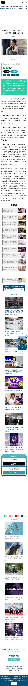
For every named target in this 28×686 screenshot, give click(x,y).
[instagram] (16, 673)
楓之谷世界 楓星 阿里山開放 (12, 390)
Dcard (8, 75)
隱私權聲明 (23, 680)
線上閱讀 (14, 660)
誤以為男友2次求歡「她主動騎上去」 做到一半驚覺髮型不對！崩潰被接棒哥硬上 (10, 236)
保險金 (17, 75)
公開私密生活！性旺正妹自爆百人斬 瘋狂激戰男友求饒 (10, 249)
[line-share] (7, 68)
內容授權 (7, 668)
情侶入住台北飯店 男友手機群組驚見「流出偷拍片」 (10, 217)
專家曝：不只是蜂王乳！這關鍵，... (9, 280)
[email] (19, 673)
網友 (5, 75)
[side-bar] (26, 2)
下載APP (13, 668)
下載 (24, 516)
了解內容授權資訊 (15, 651)
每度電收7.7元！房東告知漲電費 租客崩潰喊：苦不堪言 (10, 230)
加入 (6, 516)
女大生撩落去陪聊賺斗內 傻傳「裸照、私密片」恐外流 (10, 262)
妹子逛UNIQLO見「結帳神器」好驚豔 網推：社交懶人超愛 (10, 223)
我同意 (14, 683)
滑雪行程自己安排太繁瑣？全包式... (14, 352)
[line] (9, 673)
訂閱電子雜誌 (18, 666)
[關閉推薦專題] (27, 336)
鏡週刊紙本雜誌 (15, 649)
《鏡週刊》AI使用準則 (14, 670)
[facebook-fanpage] (13, 673)
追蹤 (12, 516)
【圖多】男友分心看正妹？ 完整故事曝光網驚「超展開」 (10, 268)
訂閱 (18, 516)
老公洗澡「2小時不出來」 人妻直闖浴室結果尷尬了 (10, 210)
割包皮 (13, 75)
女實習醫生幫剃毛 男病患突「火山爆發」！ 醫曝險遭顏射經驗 (10, 255)
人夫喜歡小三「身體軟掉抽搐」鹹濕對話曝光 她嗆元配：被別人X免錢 (10, 243)
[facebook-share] (4, 68)
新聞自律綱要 (20, 668)
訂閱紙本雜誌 (2, 2)
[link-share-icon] (10, 68)
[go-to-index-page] (12, 36)
